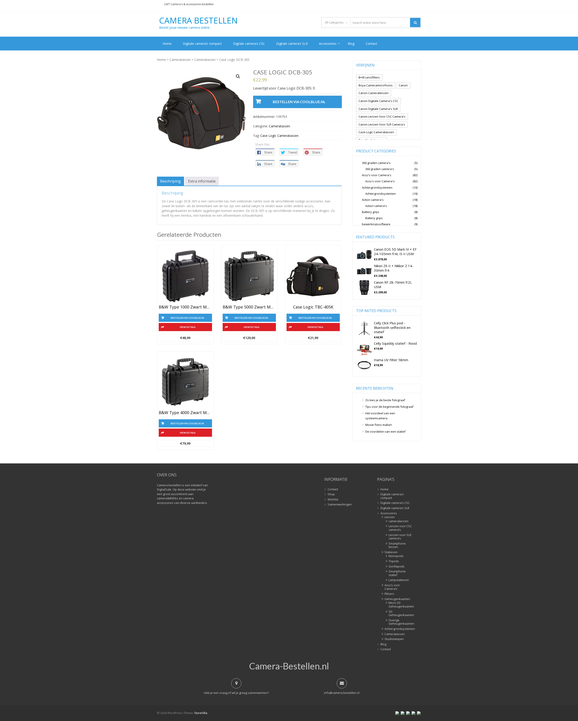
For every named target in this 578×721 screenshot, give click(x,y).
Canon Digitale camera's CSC (378, 101)
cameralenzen (398, 521)
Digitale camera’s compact (202, 43)
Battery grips (370, 212)
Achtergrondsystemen (377, 187)
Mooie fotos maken (378, 425)
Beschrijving (170, 181)
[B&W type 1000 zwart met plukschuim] (185, 276)
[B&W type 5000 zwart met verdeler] (249, 276)
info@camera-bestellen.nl (341, 693)
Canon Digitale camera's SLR (378, 109)
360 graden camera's (376, 163)
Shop (331, 494)
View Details (188, 327)
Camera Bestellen (198, 20)
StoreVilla (200, 713)
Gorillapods (397, 566)
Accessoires (327, 43)
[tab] (170, 181)
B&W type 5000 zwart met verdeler (249, 307)
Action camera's (373, 200)
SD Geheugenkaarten (400, 613)
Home (167, 43)
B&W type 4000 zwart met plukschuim (185, 412)
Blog (351, 43)
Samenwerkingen (340, 504)
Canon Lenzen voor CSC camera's (382, 116)
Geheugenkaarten (397, 599)
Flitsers (389, 594)
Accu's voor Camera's (376, 175)
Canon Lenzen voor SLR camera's (382, 124)
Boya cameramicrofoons (376, 85)
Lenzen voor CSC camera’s (400, 527)
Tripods (394, 561)
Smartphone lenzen (397, 545)
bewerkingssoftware (376, 224)
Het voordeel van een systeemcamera (380, 415)
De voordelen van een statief (385, 431)
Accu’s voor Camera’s (392, 587)
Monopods (396, 556)
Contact (371, 43)
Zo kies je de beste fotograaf (385, 400)
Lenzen (390, 517)
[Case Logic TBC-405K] (313, 276)
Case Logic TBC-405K (313, 307)
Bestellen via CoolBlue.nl (299, 102)
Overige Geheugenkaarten (400, 622)
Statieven (391, 552)
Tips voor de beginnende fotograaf (389, 407)
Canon (403, 85)
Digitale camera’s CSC (249, 43)
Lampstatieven (399, 580)
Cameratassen (180, 59)
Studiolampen (394, 639)
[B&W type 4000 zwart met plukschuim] (185, 382)
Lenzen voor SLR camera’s (400, 536)
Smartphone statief (397, 573)
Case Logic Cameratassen (279, 135)
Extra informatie (202, 181)
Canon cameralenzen (374, 93)
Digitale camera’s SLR (292, 43)
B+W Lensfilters (369, 77)
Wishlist (333, 499)
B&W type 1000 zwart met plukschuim (185, 307)
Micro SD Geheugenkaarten (400, 604)
